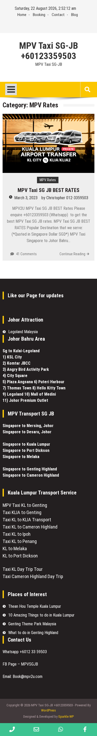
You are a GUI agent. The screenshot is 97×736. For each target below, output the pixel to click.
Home (21, 14)
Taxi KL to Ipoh (17, 534)
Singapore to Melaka (21, 456)
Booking (39, 14)
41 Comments (26, 254)
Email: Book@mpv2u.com (23, 676)
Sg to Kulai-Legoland (21, 350)
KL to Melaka (15, 548)
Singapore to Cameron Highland (31, 475)
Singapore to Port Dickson (26, 450)
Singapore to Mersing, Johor (28, 425)
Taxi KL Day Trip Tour (23, 569)
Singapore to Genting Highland (30, 469)
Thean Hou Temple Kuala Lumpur (34, 606)
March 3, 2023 (26, 197)
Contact (58, 14)
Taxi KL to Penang (20, 541)
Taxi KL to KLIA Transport (27, 520)
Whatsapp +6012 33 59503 (25, 651)
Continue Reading (72, 254)
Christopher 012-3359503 (67, 197)
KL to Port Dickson (20, 556)
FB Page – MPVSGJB (20, 664)
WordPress (48, 710)
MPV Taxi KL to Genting (25, 505)
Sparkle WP (66, 716)
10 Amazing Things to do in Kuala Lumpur (41, 615)
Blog (74, 14)
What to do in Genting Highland (33, 632)
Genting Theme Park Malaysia (32, 623)
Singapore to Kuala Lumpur (26, 444)
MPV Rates (48, 180)
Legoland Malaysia (23, 331)
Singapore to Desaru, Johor (27, 431)
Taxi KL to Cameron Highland (30, 527)
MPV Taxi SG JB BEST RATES (48, 190)
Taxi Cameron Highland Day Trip (33, 576)
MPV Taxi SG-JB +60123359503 (48, 51)
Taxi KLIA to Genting (22, 512)
